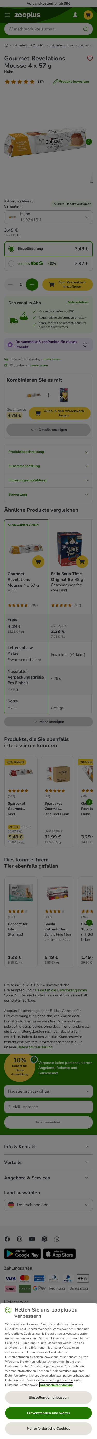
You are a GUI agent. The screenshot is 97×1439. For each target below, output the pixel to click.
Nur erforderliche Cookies (48, 1428)
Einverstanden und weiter (48, 1412)
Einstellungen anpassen (49, 1397)
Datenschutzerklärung (56, 1385)
